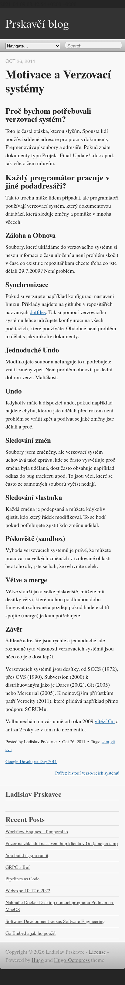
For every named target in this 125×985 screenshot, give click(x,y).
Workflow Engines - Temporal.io (36, 831)
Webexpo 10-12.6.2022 (27, 890)
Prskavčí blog (37, 23)
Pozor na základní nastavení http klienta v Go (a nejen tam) (61, 843)
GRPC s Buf (17, 867)
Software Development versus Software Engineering (55, 921)
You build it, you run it (26, 855)
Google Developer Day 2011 (31, 761)
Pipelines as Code (22, 878)
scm (105, 741)
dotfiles (38, 312)
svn (8, 749)
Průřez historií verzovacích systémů (87, 773)
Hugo (38, 959)
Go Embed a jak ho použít (30, 933)
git (112, 741)
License (97, 951)
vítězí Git (105, 721)
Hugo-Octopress (72, 959)
